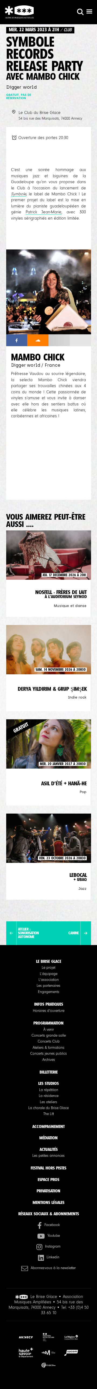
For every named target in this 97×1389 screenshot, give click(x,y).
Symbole (18, 194)
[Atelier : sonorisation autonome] (11, 933)
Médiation (48, 1137)
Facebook (52, 1225)
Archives (48, 1060)
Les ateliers (48, 1102)
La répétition (48, 1090)
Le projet (48, 968)
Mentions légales (48, 1202)
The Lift (48, 1114)
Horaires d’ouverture (48, 1011)
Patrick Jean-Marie (43, 212)
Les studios (48, 1083)
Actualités (49, 1149)
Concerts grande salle (49, 1035)
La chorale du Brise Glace (48, 1108)
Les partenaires (48, 986)
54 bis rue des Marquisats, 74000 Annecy (50, 118)
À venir (48, 1029)
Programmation (48, 1023)
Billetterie (49, 1072)
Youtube (53, 1236)
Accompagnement (48, 1126)
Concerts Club (49, 1041)
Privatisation (48, 1190)
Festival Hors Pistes (48, 1168)
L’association (49, 980)
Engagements (48, 992)
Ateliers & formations (48, 1048)
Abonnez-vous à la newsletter (53, 1268)
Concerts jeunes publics (48, 1053)
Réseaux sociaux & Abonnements (48, 1213)
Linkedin (53, 1257)
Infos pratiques (48, 1004)
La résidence (48, 1096)
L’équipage (48, 974)
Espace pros (48, 1179)
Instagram (53, 1246)
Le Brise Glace (48, 961)
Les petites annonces (48, 1156)
